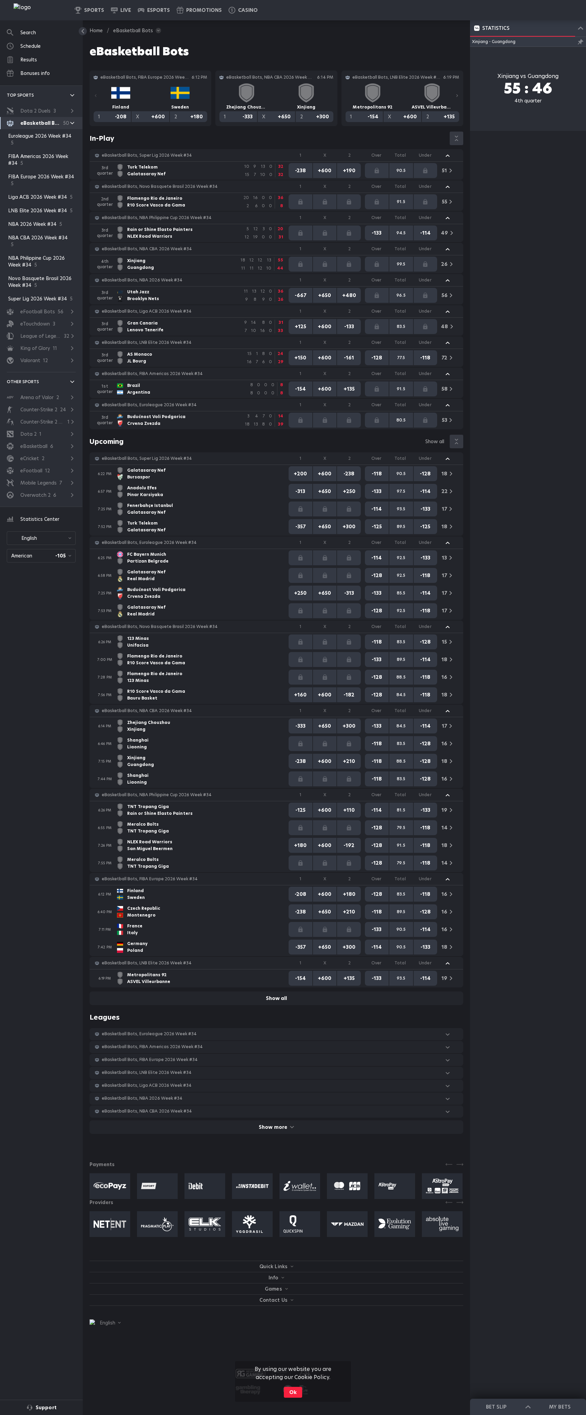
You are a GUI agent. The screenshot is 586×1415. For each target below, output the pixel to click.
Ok (293, 1392)
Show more (273, 1127)
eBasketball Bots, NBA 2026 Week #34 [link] (142, 280)
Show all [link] (434, 441)
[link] (37, 10)
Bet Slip (496, 1406)
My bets (559, 1406)
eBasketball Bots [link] (133, 30)
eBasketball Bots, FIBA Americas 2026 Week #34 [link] (152, 373)
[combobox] (41, 538)
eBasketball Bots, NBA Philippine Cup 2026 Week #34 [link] (157, 217)
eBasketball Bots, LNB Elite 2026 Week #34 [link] (147, 342)
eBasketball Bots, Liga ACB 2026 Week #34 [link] (147, 311)
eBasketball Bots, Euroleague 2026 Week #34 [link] (149, 405)
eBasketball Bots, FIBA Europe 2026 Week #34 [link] (150, 879)
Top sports (20, 95)
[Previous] (95, 95)
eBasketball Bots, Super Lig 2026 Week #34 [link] (147, 155)
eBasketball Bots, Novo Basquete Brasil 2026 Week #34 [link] (160, 186)
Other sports (23, 382)
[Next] (457, 95)
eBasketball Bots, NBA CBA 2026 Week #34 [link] (147, 249)
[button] (243, 10)
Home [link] (96, 30)
